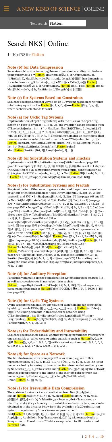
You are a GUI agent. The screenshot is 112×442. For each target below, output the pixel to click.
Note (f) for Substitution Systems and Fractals (48, 185)
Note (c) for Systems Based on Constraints (45, 97)
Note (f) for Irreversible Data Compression (45, 388)
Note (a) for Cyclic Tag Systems (35, 117)
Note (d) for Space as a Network (36, 353)
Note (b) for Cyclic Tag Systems (35, 300)
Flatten (38, 54)
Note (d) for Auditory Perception (36, 273)
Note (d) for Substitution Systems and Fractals (48, 158)
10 (102, 436)
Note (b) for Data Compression (35, 67)
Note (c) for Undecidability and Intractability (47, 331)
